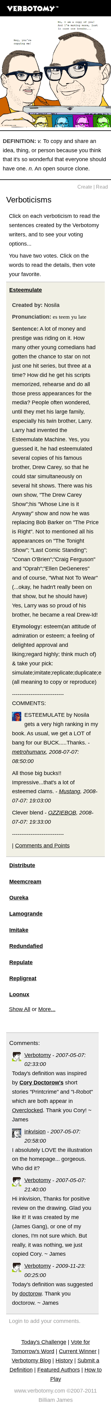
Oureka (18, 898)
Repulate (21, 962)
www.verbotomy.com (39, 1391)
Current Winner (78, 1351)
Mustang (69, 791)
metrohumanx (29, 752)
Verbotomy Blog (31, 1360)
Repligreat (22, 978)
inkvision (35, 1131)
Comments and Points (42, 846)
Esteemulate (25, 290)
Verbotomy (37, 1055)
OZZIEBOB (62, 813)
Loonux (19, 994)
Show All (19, 1009)
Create (84, 187)
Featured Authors (58, 1370)
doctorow (30, 1294)
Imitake (18, 930)
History (64, 1360)
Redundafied (26, 946)
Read (102, 187)
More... (47, 1009)
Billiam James (56, 1400)
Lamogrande (26, 914)
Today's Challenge (43, 1342)
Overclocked (27, 1110)
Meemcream (25, 882)
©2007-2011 (82, 1391)
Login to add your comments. (44, 1321)
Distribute (22, 865)
